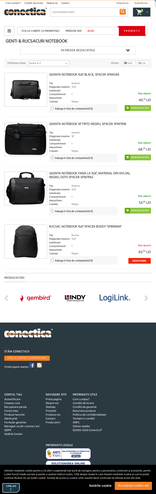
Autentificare (12, 399)
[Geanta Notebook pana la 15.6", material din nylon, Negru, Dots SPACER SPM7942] (25, 188)
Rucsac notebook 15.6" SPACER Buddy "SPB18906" (85, 226)
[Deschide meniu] (9, 31)
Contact (65, 3)
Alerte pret (10, 418)
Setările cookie (100, 486)
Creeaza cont (12, 403)
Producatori (53, 422)
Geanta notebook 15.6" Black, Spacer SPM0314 (84, 74)
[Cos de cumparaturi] (146, 12)
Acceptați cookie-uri (133, 486)
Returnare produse (84, 411)
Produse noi (73, 31)
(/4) (74, 109)
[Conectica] (28, 334)
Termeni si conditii (84, 418)
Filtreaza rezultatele (78, 50)
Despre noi (52, 3)
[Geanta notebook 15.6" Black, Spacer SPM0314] (25, 90)
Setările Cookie (13, 434)
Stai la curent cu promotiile (27, 358)
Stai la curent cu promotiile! (41, 31)
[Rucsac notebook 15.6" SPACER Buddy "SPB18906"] (25, 242)
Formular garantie (15, 422)
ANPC (76, 422)
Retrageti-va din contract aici (22, 426)
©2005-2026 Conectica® (87, 430)
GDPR (7, 430)
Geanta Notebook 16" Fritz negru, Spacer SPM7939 (87, 124)
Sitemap (50, 407)
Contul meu (11, 411)
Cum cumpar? (13, 3)
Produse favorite (14, 415)
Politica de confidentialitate (89, 415)
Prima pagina (54, 399)
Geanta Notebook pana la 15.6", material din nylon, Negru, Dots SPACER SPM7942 (89, 175)
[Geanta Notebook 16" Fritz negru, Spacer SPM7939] (25, 139)
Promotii (132, 31)
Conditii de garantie (84, 407)
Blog (91, 31)
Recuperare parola (15, 407)
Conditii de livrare (33, 3)
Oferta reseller (81, 426)
